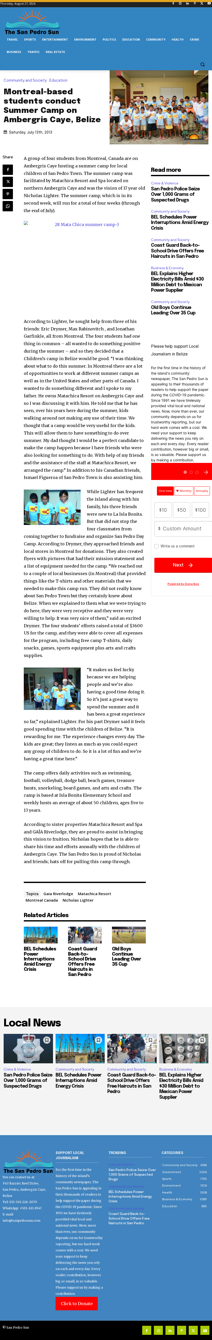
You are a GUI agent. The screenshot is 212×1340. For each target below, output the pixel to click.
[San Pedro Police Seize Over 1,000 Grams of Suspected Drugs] (28, 1048)
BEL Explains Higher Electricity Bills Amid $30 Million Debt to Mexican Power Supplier (181, 1086)
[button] (202, 64)
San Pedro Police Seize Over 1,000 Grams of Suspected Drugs (175, 195)
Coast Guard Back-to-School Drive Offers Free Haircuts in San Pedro (82, 962)
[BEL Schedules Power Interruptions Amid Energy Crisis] (41, 935)
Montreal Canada (42, 900)
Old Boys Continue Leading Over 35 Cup (126, 957)
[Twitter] (202, 4)
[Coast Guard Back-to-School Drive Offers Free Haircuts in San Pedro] (85, 935)
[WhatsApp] (8, 206)
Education (58, 80)
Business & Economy (167, 268)
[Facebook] (173, 4)
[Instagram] (180, 4)
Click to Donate (77, 1303)
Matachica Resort (94, 893)
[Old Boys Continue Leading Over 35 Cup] (129, 935)
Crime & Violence (164, 183)
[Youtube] (209, 4)
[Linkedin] (188, 4)
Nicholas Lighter (78, 900)
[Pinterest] (195, 4)
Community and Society (25, 80)
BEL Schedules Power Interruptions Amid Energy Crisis (40, 959)
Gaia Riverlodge (58, 893)
